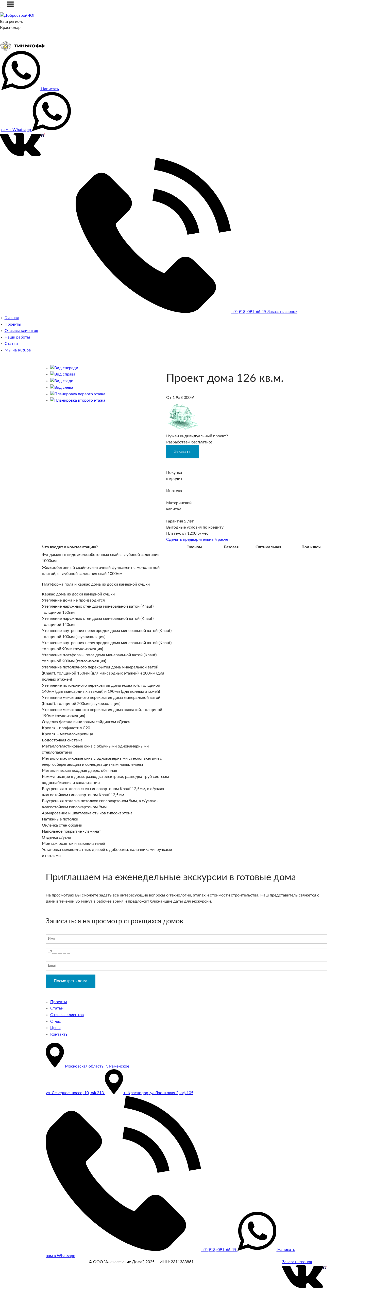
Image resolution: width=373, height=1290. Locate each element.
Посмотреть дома (70, 981)
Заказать (182, 452)
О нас (55, 1021)
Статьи (11, 344)
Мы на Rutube (18, 350)
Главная (12, 318)
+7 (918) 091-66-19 (249, 312)
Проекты (13, 324)
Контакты (59, 1034)
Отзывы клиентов (21, 331)
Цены (55, 1028)
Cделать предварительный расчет (198, 539)
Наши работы (17, 337)
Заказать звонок (282, 312)
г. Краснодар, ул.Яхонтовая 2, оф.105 (158, 1093)
